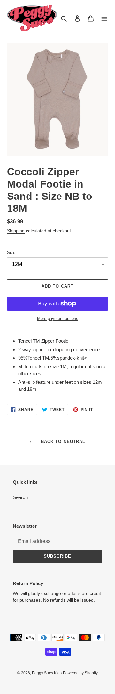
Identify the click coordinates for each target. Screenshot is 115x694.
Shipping (16, 230)
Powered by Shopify (80, 673)
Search (20, 497)
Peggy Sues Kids (47, 673)
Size (11, 252)
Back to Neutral (62, 441)
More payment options (57, 318)
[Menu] (104, 18)
